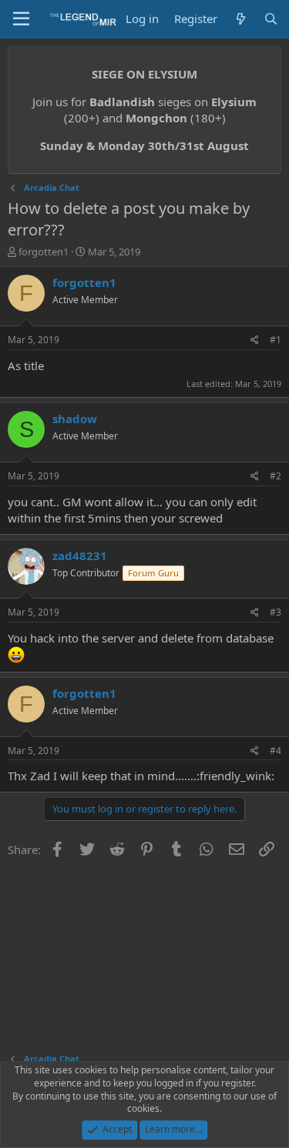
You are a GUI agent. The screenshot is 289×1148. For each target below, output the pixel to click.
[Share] (254, 340)
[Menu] (21, 19)
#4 (275, 750)
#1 (275, 339)
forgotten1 (43, 252)
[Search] (271, 19)
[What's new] (240, 19)
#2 (275, 475)
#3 (275, 612)
